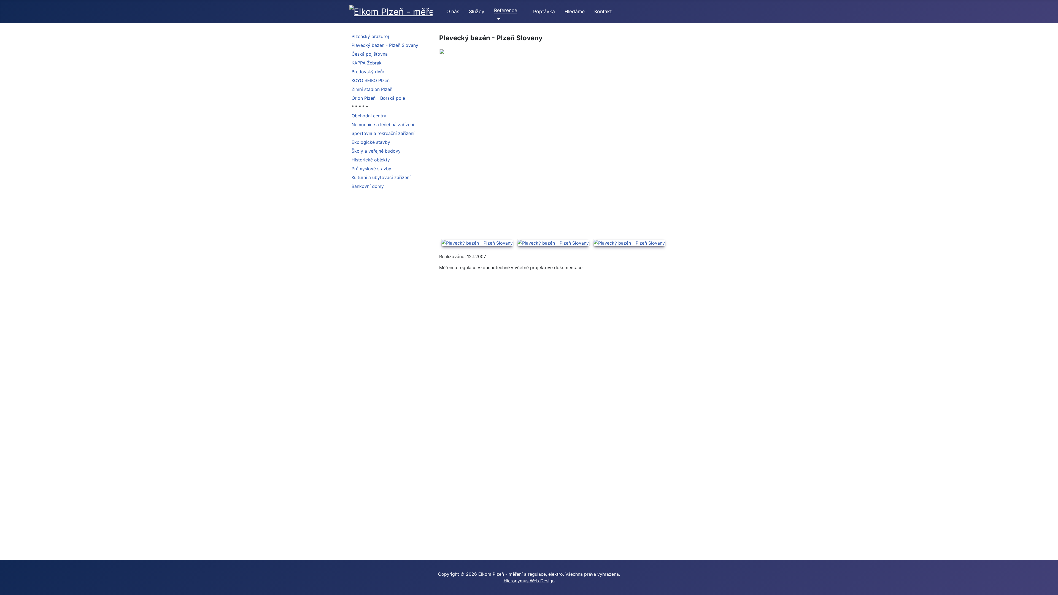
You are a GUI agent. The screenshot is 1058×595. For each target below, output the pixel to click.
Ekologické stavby (371, 142)
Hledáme (575, 11)
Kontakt (603, 11)
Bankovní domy (368, 186)
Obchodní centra (369, 115)
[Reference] (497, 18)
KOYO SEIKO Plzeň (371, 80)
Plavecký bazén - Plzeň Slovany (385, 45)
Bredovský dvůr (368, 71)
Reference (505, 10)
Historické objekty (371, 160)
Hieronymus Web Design (529, 580)
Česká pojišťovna (370, 54)
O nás (452, 11)
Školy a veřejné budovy (376, 151)
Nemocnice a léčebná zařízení (383, 124)
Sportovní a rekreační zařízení (383, 133)
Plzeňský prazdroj (370, 36)
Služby (476, 11)
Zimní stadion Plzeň (372, 89)
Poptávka (544, 11)
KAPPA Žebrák (367, 63)
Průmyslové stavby (371, 168)
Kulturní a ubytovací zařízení (381, 177)
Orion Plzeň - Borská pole (378, 98)
